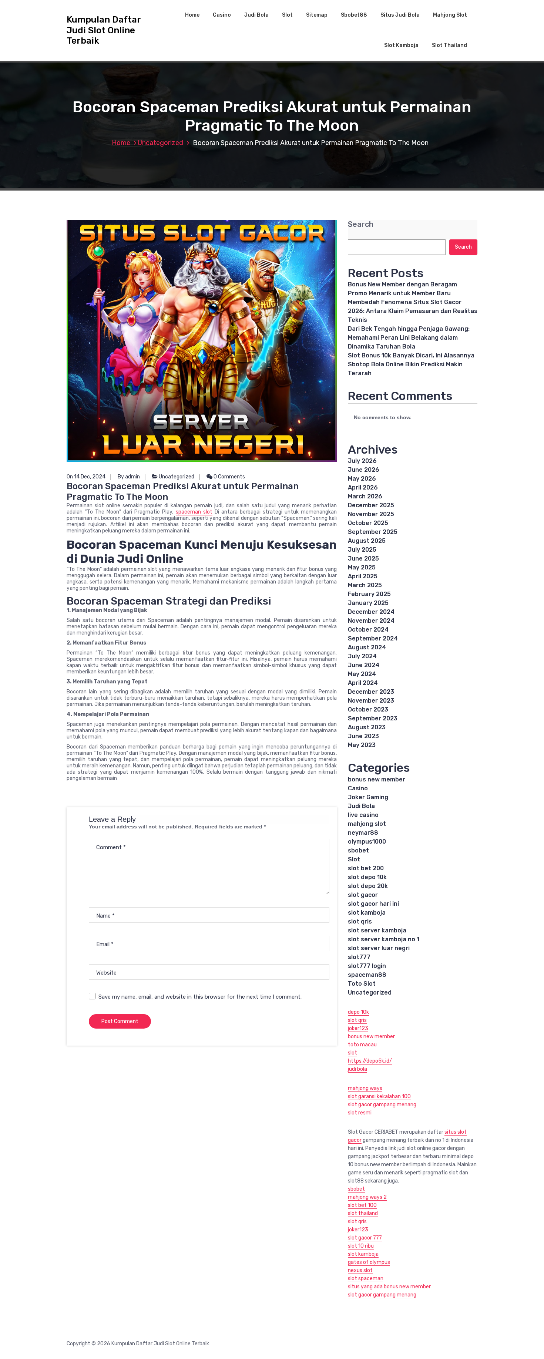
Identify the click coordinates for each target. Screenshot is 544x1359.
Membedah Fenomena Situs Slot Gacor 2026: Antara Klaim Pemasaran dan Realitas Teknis (412, 311)
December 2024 (371, 611)
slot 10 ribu (361, 1246)
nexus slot (360, 1270)
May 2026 (362, 478)
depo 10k (358, 1012)
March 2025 (365, 585)
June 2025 (363, 558)
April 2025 (362, 576)
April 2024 (363, 682)
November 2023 (371, 700)
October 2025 (368, 523)
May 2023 (362, 745)
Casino (222, 15)
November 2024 (371, 620)
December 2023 (371, 691)
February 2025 (369, 594)
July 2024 (362, 656)
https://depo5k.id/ (370, 1061)
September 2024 (373, 638)
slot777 (359, 957)
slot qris (360, 921)
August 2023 (367, 727)
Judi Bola (256, 15)
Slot (287, 15)
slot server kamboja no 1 (383, 939)
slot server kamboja (377, 930)
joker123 (358, 1028)
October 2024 (368, 629)
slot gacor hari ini (373, 903)
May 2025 (362, 567)
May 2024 (362, 673)
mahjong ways (365, 1088)
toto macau (362, 1045)
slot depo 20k (368, 885)
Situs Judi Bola (400, 15)
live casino (363, 814)
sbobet (358, 850)
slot (352, 1053)
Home (192, 15)
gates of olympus (369, 1262)
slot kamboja (367, 912)
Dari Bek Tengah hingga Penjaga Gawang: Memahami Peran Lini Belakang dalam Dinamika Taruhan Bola (409, 337)
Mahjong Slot (450, 15)
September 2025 (372, 531)
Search (360, 224)
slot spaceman (365, 1278)
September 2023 (372, 718)
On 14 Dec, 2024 (86, 477)
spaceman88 (367, 974)
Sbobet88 (354, 15)
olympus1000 (367, 841)
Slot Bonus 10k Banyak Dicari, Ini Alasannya (411, 355)
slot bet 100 (362, 1205)
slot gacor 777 (365, 1238)
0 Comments (228, 477)
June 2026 (363, 469)
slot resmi (360, 1113)
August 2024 (367, 647)
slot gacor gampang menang (382, 1104)
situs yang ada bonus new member (389, 1287)
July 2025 (362, 549)
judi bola (357, 1069)
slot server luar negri (379, 948)
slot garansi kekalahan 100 (379, 1096)
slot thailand (363, 1213)
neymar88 (363, 832)
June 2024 (363, 665)
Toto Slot (362, 983)
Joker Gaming (368, 797)
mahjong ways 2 (367, 1197)
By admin (129, 477)
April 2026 (363, 487)
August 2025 (367, 540)
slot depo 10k (367, 877)
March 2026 (365, 496)
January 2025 (368, 602)
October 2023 (368, 709)
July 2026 (362, 460)
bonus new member (376, 779)
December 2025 (371, 505)
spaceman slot (194, 512)
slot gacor (363, 894)
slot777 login (367, 965)
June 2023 (363, 736)
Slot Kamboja (401, 45)
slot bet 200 (366, 868)
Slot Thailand (449, 45)
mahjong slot (367, 823)
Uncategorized (160, 143)
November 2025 (371, 514)
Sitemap (317, 15)
